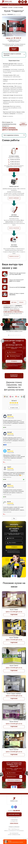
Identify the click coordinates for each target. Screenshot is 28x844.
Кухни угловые (18, 7)
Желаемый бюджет (15, 356)
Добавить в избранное (14, 826)
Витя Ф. (9, 501)
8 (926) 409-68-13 (15, 164)
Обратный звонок (14, 814)
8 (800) (14, 810)
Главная (4, 7)
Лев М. (8, 449)
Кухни (10, 7)
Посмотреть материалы (14, 376)
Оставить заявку (14, 169)
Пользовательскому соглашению (11, 365)
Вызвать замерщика (14, 198)
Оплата (21, 302)
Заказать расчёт (14, 49)
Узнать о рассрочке (14, 228)
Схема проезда (14, 823)
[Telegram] (13, 576)
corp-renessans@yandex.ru (14, 817)
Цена (4, 302)
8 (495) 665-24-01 (15, 161)
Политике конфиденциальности (15, 364)
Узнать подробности (23, 124)
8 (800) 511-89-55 (15, 159)
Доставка (14, 302)
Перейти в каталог (14, 256)
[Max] (15, 576)
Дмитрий (9, 432)
